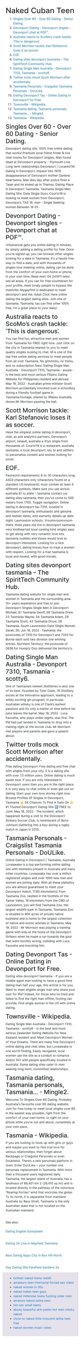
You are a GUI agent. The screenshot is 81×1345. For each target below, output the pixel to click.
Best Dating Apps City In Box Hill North (34, 1255)
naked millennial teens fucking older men (42, 1296)
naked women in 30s (28, 1287)
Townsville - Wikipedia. (29, 104)
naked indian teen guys (29, 1291)
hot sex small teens (27, 1305)
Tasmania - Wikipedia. (28, 118)
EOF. (16, 55)
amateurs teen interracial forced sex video (43, 1282)
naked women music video (32, 1327)
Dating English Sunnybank (24, 1231)
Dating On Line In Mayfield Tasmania (32, 1243)
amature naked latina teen (31, 1300)
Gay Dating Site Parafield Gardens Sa (32, 1267)
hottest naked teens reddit (32, 1278)
